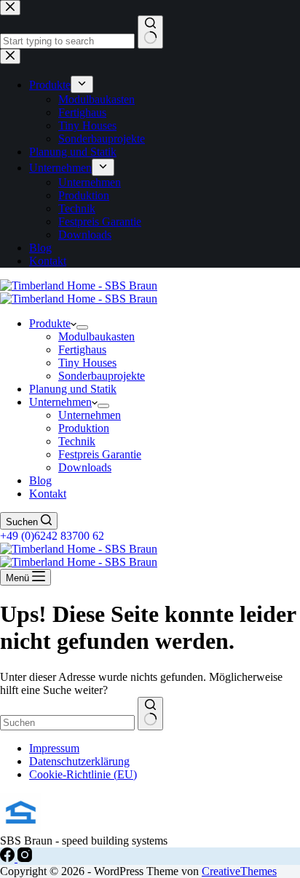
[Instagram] (24, 858)
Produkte (50, 323)
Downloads (84, 467)
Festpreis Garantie (99, 454)
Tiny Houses (87, 362)
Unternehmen (60, 402)
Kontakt (47, 493)
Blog (40, 480)
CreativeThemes (239, 871)
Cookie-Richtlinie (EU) (83, 774)
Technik (76, 441)
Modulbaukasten (96, 336)
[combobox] (67, 722)
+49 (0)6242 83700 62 (52, 536)
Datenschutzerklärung (79, 761)
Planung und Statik (73, 389)
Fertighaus (82, 349)
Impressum (54, 748)
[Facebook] (8, 858)
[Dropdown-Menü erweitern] (82, 327)
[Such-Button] (150, 713)
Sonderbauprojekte (101, 376)
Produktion (83, 428)
